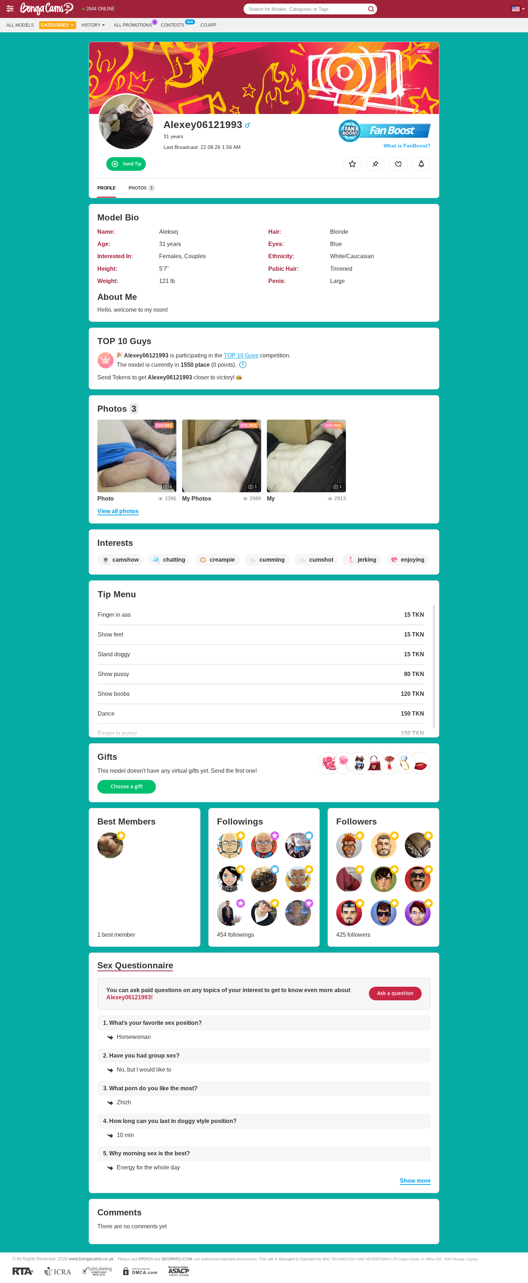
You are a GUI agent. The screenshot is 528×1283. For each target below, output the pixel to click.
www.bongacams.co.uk (91, 1258)
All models (20, 25)
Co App (208, 25)
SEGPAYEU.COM (176, 1259)
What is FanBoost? (407, 146)
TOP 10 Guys (241, 355)
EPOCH (146, 1259)
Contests (172, 25)
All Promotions (133, 25)
